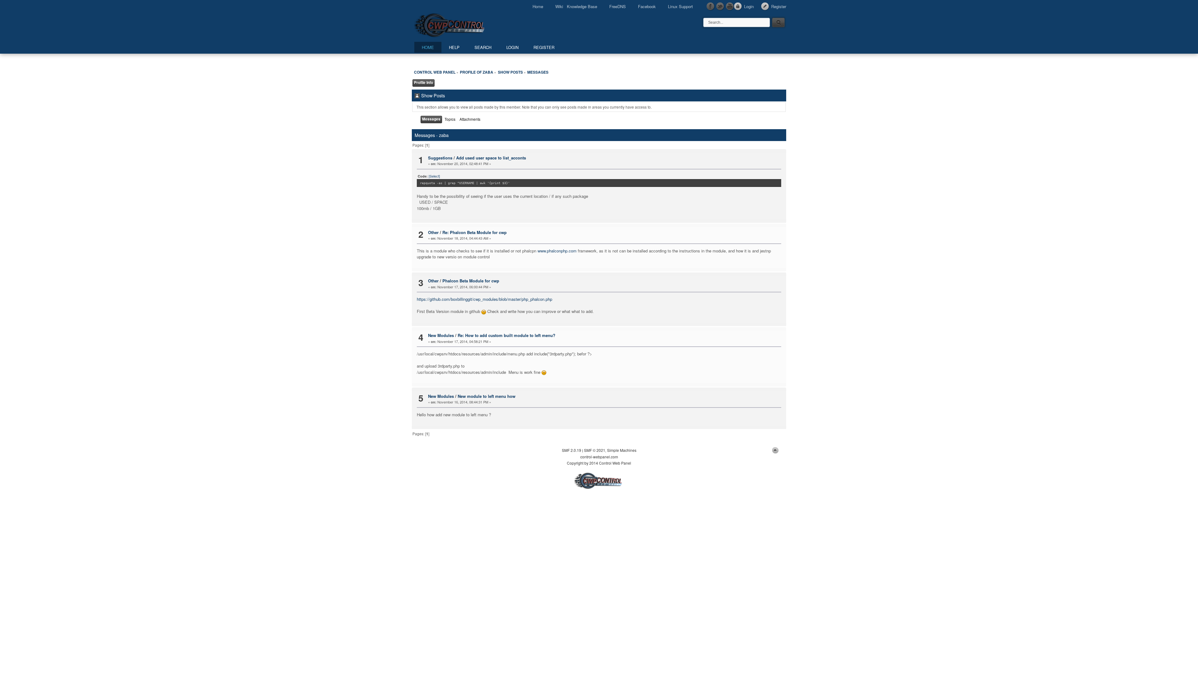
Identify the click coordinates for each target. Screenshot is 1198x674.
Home (538, 6)
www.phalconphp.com (557, 251)
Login (749, 6)
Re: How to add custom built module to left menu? (506, 335)
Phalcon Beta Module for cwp (470, 281)
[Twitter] (720, 6)
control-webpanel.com (599, 456)
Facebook (647, 6)
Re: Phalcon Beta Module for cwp (474, 232)
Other (433, 232)
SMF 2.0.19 (571, 450)
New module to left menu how (486, 396)
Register (778, 6)
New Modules (441, 335)
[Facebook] (711, 6)
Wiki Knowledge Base (576, 6)
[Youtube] (730, 6)
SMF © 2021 (594, 450)
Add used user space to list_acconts (491, 158)
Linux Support (680, 6)
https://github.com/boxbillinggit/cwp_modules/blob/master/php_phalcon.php (484, 299)
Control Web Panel (463, 24)
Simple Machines (621, 450)
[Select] (434, 175)
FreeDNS (617, 6)
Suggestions (440, 158)
